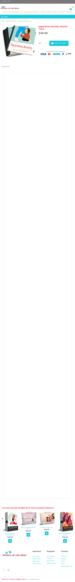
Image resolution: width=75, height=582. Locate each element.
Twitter (63, 561)
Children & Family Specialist (11, 21)
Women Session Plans (47, 527)
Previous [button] (2, 518)
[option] (10, 528)
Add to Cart (60, 43)
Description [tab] (5, 66)
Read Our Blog (50, 560)
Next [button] (72, 518)
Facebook (63, 558)
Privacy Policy (36, 556)
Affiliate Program (51, 563)
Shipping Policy (37, 558)
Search (63, 563)
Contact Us (64, 556)
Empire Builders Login (67, 566)
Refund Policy (36, 561)
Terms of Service (37, 563)
